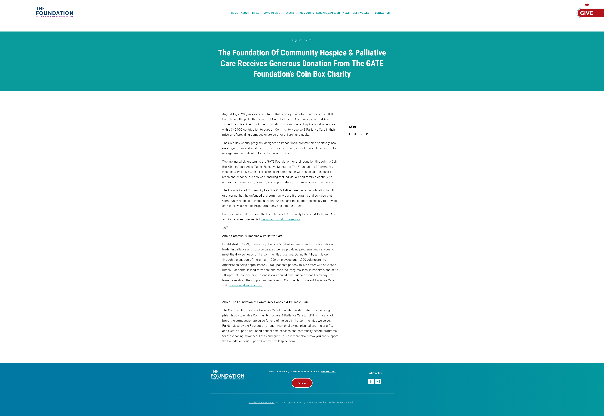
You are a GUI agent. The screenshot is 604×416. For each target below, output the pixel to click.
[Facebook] (349, 134)
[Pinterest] (367, 134)
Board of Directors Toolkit (261, 402)
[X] (355, 134)
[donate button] (590, 4)
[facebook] (371, 381)
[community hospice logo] (55, 7)
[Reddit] (361, 134)
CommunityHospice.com (245, 285)
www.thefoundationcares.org (280, 219)
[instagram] (378, 381)
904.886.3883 (328, 371)
